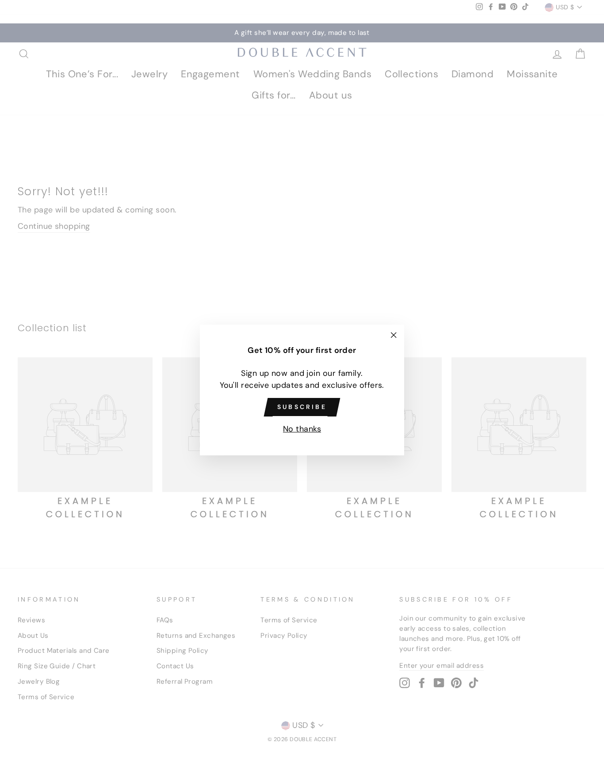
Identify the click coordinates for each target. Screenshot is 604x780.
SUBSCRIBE (302, 407)
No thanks (302, 429)
